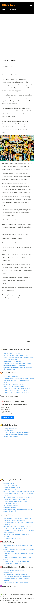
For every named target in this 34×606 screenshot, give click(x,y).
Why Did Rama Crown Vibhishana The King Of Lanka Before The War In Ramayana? (17, 519)
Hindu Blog (8, 5)
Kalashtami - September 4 (10, 359)
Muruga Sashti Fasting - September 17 (14, 365)
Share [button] (28, 341)
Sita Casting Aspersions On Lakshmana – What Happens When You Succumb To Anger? (17, 527)
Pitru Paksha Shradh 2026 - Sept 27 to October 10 (17, 497)
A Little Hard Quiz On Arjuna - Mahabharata (16, 433)
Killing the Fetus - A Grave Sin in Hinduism (16, 561)
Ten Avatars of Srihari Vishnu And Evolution (16, 388)
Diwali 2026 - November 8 (11, 503)
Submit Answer (8, 417)
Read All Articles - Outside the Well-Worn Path (17, 582)
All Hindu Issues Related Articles (13, 563)
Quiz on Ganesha (8, 431)
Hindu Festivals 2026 (9, 507)
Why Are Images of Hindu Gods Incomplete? (16, 577)
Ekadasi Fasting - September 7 (12, 361)
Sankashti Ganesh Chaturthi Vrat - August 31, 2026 (18, 357)
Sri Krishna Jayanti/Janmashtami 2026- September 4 (18, 491)
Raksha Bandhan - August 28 (11, 487)
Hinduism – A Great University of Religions (16, 392)
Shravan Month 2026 (9, 369)
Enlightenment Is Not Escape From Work (15, 575)
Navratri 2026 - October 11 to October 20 (15, 499)
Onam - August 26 (8, 483)
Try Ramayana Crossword (10, 437)
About (3, 9)
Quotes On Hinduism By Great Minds (14, 384)
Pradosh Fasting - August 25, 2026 (13, 353)
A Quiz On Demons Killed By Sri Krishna (15, 435)
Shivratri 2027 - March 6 (10, 505)
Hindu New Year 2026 (9, 489)
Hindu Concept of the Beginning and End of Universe (18, 378)
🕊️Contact (13, 9)
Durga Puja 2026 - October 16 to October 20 (16, 501)
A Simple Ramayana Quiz (10, 429)
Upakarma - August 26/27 (10, 485)
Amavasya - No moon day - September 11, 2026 (17, 363)
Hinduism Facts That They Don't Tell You (15, 390)
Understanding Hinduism (10, 376)
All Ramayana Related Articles (12, 538)
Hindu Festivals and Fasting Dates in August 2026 (17, 367)
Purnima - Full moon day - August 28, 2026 (15, 355)
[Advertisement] (17, 33)
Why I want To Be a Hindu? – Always (14, 386)
